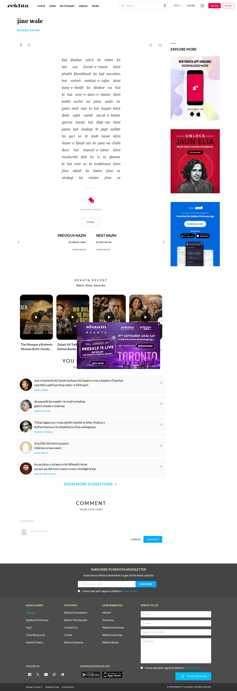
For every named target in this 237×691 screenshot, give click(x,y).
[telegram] (62, 674)
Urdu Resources (35, 634)
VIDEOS (83, 6)
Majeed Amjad (28, 30)
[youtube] (46, 674)
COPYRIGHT (68, 687)
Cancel (136, 539)
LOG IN (191, 5)
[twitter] (38, 674)
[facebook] (29, 674)
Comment (152, 539)
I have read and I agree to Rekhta (110, 591)
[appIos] (112, 675)
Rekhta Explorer (73, 642)
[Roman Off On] (21, 44)
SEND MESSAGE (197, 676)
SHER (52, 6)
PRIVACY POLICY (34, 687)
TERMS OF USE (52, 687)
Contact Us (71, 627)
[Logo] (17, 6)
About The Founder (75, 620)
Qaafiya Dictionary (37, 620)
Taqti (29, 627)
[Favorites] (160, 45)
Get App (214, 5)
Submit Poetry (34, 642)
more (95, 6)
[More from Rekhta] (202, 5)
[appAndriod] (90, 675)
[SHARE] (150, 45)
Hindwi (106, 612)
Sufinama (107, 620)
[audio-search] (165, 5)
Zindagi (90, 221)
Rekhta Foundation (75, 612)
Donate (228, 5)
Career (68, 634)
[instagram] (54, 674)
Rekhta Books (110, 642)
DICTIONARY (67, 6)
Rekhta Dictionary (113, 627)
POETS (41, 6)
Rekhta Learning (112, 634)
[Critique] (29, 44)
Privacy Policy (129, 591)
